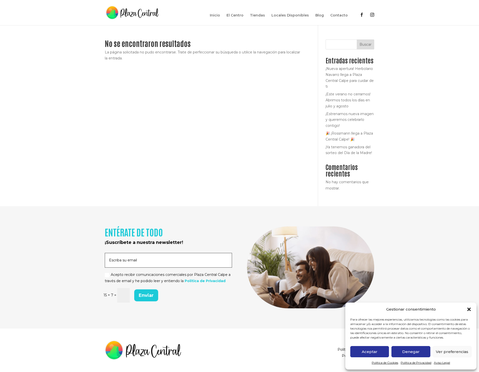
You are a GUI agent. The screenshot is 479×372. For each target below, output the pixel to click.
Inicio (215, 15)
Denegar (411, 351)
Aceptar (369, 351)
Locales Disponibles (290, 15)
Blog (319, 15)
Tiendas (257, 15)
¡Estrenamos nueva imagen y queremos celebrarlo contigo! (350, 120)
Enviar (146, 295)
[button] (469, 309)
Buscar (365, 44)
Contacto (339, 15)
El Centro (235, 15)
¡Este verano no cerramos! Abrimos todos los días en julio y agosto (348, 100)
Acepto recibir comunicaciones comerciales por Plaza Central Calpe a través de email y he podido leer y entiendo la (168, 277)
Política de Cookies (385, 363)
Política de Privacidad (416, 363)
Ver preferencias (452, 351)
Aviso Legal (442, 363)
